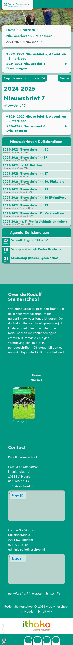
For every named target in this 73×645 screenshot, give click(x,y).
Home (10, 30)
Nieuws (36, 380)
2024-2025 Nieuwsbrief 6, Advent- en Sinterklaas (37, 56)
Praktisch (27, 30)
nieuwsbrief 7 (15, 105)
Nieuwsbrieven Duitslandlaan (29, 36)
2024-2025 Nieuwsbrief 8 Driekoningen (25, 66)
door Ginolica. (3, 629)
